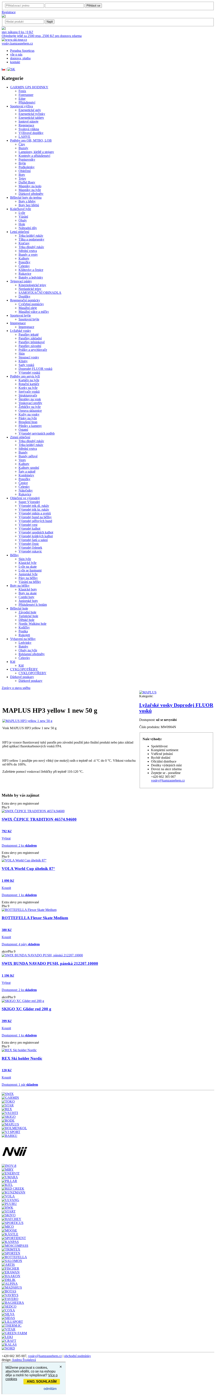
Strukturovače (28, 395)
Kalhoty (24, 258)
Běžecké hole (19, 608)
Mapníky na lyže (30, 190)
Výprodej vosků (29, 372)
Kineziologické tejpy (32, 285)
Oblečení (25, 171)
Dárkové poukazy (22, 677)
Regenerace (26, 125)
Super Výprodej (29, 502)
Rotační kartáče (29, 384)
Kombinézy (26, 475)
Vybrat (6, 838)
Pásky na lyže (28, 418)
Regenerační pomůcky (25, 300)
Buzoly (23, 148)
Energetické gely (30, 110)
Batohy (23, 646)
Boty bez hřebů (29, 205)
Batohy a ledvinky (31, 277)
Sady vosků (26, 365)
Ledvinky (25, 642)
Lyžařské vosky (20, 330)
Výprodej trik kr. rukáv (34, 509)
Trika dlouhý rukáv (31, 247)
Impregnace (18, 323)
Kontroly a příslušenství (34, 155)
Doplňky (24, 296)
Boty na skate (28, 593)
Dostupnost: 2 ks (19, 845)
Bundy (23, 452)
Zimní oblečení (20, 437)
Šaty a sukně (27, 471)
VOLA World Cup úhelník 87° (28, 868)
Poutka (23, 631)
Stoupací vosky (29, 357)
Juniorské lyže (28, 574)
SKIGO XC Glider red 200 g (26, 1009)
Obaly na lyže (28, 650)
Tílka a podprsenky (31, 239)
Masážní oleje (28, 308)
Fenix (22, 91)
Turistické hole (28, 616)
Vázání (23, 216)
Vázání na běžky (30, 582)
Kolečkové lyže (20, 209)
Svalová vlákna (29, 129)
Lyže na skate (28, 566)
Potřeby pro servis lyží (25, 376)
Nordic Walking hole (32, 623)
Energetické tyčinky (32, 114)
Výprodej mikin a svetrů (35, 513)
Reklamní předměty (32, 654)
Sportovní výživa (21, 106)
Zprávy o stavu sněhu (16, 688)
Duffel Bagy (27, 182)
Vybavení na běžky (23, 639)
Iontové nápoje (28, 121)
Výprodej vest (28, 524)
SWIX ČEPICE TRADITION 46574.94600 (39, 819)
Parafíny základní (30, 338)
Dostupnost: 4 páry (21, 944)
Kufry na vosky (29, 414)
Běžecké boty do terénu (26, 197)
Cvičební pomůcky (31, 304)
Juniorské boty (28, 601)
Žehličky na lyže (30, 407)
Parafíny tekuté (29, 334)
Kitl (12, 661)
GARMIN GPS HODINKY (29, 87)
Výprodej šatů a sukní (33, 540)
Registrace (9, 12)
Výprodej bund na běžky (35, 517)
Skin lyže (25, 559)
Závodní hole (27, 612)
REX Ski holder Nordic (22, 1058)
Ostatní (23, 429)
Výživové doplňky (31, 133)
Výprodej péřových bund (35, 521)
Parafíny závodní (30, 346)
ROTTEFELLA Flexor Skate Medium (35, 918)
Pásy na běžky (28, 578)
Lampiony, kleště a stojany (36, 152)
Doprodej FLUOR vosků (35, 369)
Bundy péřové (28, 456)
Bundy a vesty (28, 254)
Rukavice (25, 273)
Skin (22, 353)
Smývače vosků (29, 391)
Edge (22, 98)
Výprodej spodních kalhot (36, 532)
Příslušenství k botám (33, 604)
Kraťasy (24, 243)
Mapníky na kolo (30, 186)
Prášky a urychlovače (33, 349)
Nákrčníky (26, 490)
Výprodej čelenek (30, 547)
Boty (22, 174)
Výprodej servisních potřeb (37, 433)
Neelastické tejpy (30, 289)
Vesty (22, 460)
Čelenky (24, 266)
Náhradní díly (28, 228)
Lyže (22, 213)
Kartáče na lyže (29, 380)
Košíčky (24, 627)
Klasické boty (28, 589)
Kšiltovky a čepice (31, 270)
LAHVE (24, 136)
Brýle (22, 163)
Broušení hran (28, 422)
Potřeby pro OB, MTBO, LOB (31, 140)
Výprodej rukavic (30, 551)
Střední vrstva (28, 251)
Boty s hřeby (27, 201)
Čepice (23, 483)
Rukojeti (24, 635)
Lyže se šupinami (30, 570)
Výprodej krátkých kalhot (36, 536)
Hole (22, 224)
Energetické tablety (31, 117)
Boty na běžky (20, 585)
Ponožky (24, 262)
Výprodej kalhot (29, 528)
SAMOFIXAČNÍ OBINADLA (40, 292)
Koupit (6, 888)
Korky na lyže (28, 388)
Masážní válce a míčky (34, 311)
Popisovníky (27, 159)
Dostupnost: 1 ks (19, 895)
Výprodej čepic (29, 544)
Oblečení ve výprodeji (25, 498)
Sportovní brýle (20, 315)
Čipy (22, 144)
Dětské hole (26, 620)
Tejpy (22, 178)
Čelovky (24, 658)
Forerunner (26, 95)
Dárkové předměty (31, 194)
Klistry (23, 361)
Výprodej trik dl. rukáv (34, 505)
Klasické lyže (27, 563)
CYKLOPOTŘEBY (24, 669)
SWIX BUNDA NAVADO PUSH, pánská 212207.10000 (50, 963)
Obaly (23, 220)
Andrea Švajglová (24, 1360)
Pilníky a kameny (30, 426)
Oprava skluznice (30, 410)
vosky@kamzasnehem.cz (168, 780)
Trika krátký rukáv (31, 235)
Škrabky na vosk (30, 399)
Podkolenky (27, 167)
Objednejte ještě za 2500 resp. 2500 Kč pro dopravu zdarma (42, 36)
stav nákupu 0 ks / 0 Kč (17, 32)
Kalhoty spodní (29, 467)
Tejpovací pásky (21, 281)
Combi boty (26, 597)
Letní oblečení (19, 232)
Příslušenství (27, 102)
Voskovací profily (30, 403)
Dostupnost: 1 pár (20, 1084)
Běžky (14, 555)
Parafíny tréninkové (32, 342)
